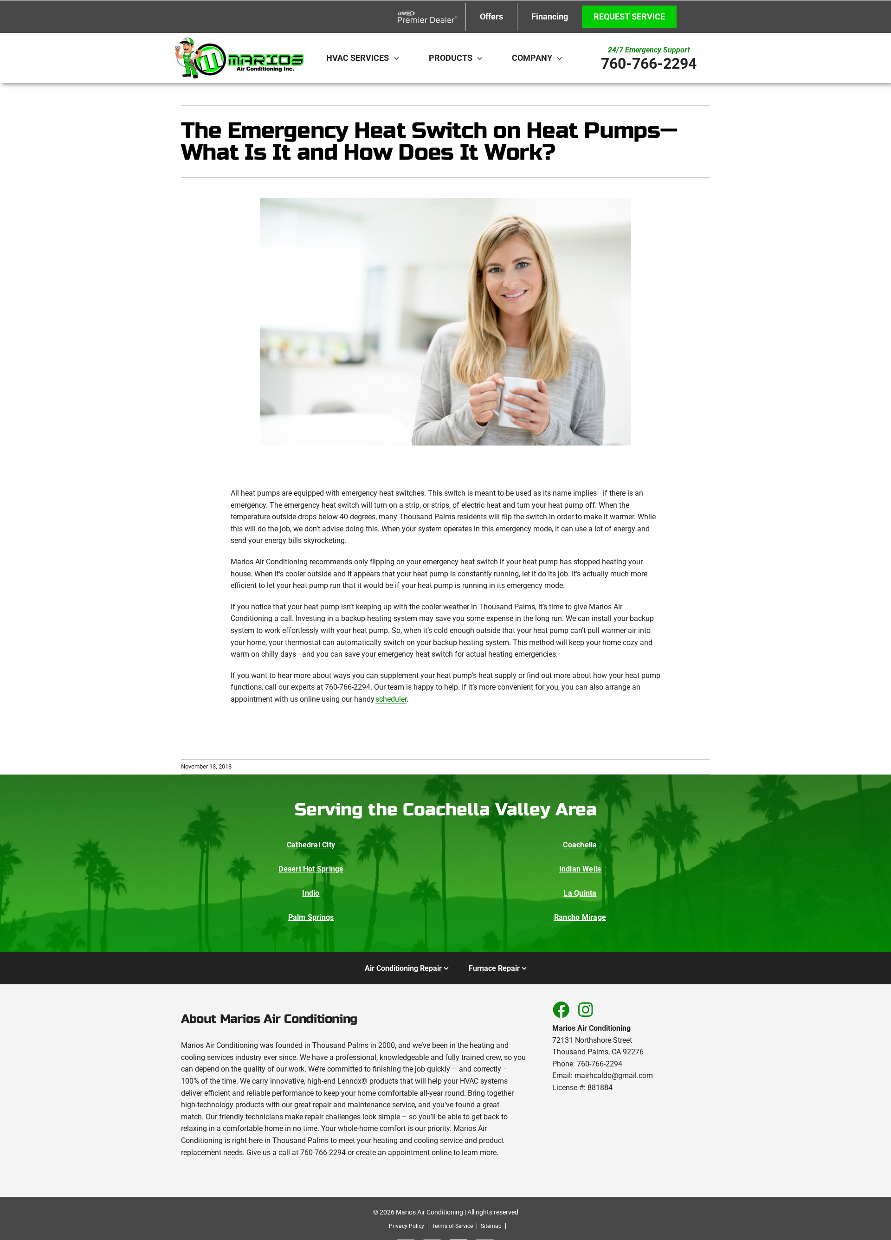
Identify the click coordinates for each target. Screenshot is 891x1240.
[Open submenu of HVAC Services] (399, 58)
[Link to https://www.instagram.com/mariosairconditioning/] (585, 1009)
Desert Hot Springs (310, 869)
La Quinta (579, 893)
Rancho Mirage (580, 917)
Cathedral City (311, 844)
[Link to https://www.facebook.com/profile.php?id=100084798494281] (560, 1009)
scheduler (391, 699)
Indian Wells (580, 869)
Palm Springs (311, 917)
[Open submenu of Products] (482, 58)
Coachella (580, 844)
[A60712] (239, 41)
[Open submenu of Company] (562, 58)
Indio (310, 893)
